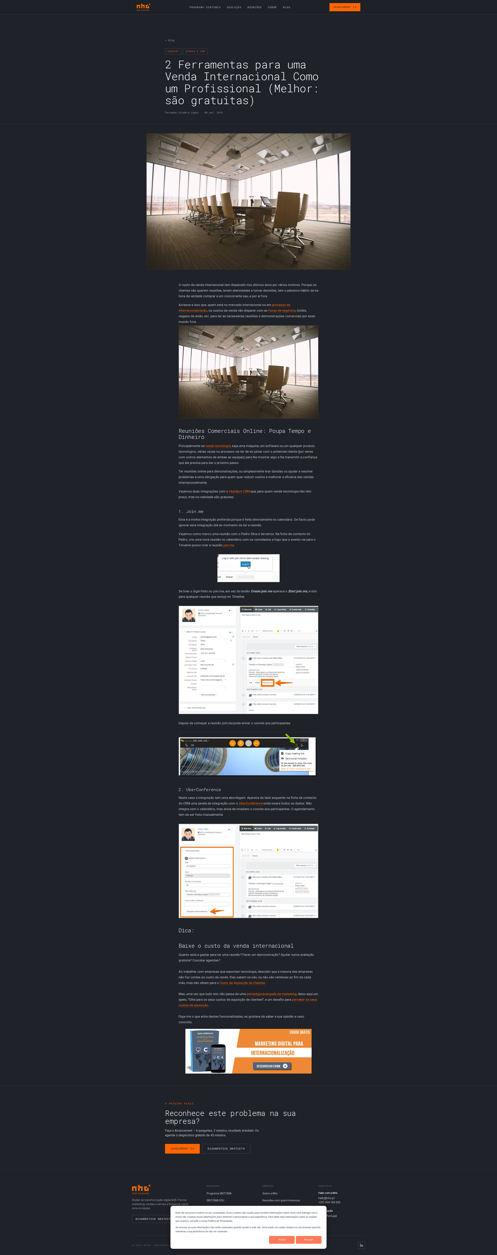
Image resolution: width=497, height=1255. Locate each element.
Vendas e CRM (195, 51)
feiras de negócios (282, 310)
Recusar (308, 1239)
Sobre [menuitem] (272, 7)
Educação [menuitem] (234, 7)
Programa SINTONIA (219, 1193)
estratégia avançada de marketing (271, 994)
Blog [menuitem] (286, 7)
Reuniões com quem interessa (281, 1200)
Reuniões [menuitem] (255, 7)
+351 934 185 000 (329, 1202)
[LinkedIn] (361, 1245)
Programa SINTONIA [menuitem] (205, 7)
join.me (228, 545)
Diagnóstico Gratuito (226, 1148)
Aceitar (282, 1239)
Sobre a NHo (270, 1193)
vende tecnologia (217, 446)
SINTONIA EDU (215, 1200)
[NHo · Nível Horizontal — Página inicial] (143, 7)
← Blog (169, 40)
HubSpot (173, 51)
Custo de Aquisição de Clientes (242, 983)
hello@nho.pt (326, 1198)
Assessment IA (345, 7)
